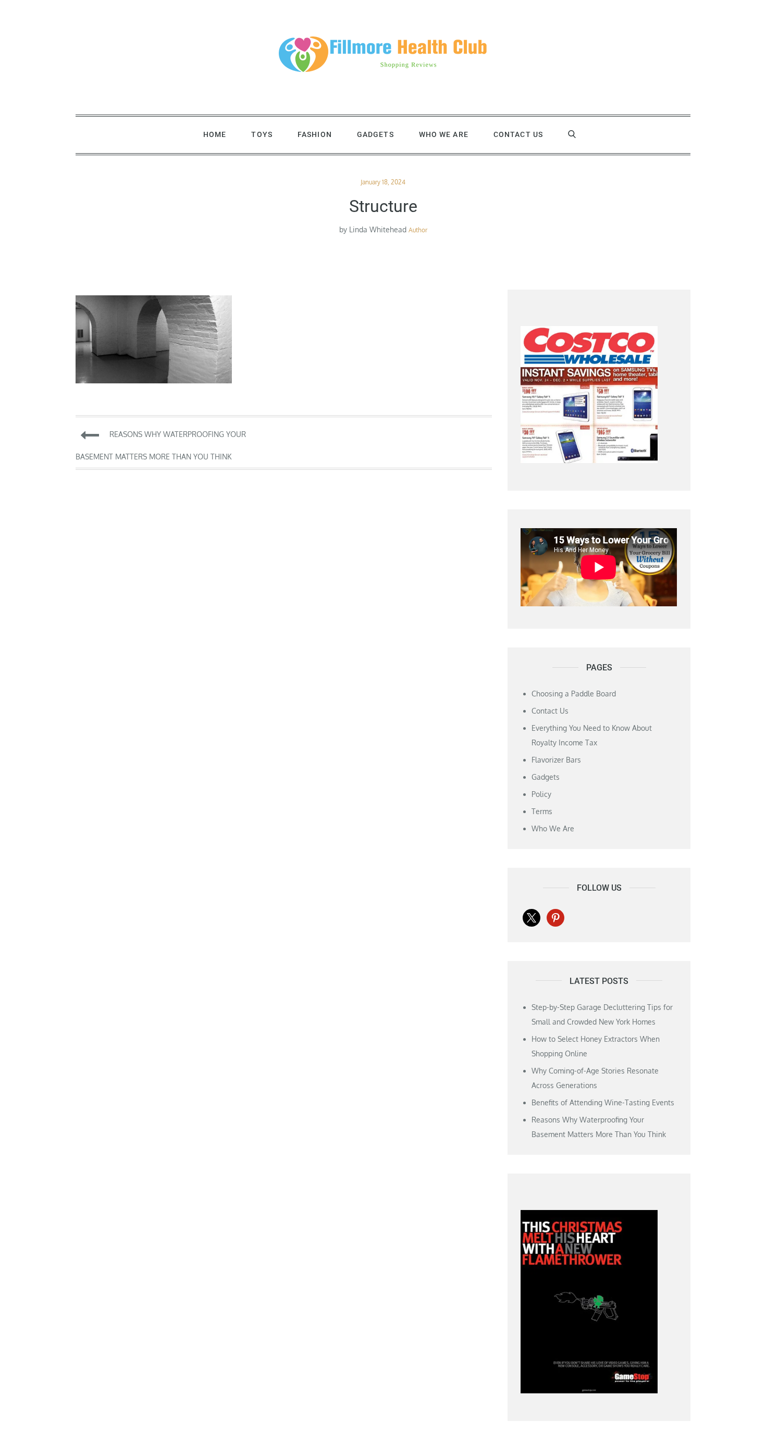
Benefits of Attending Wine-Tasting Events (603, 1102)
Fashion (315, 134)
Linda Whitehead (377, 229)
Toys (261, 134)
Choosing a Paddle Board (574, 693)
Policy (541, 794)
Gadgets (375, 134)
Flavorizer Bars (556, 759)
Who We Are (443, 134)
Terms (542, 811)
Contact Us (518, 134)
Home (214, 134)
